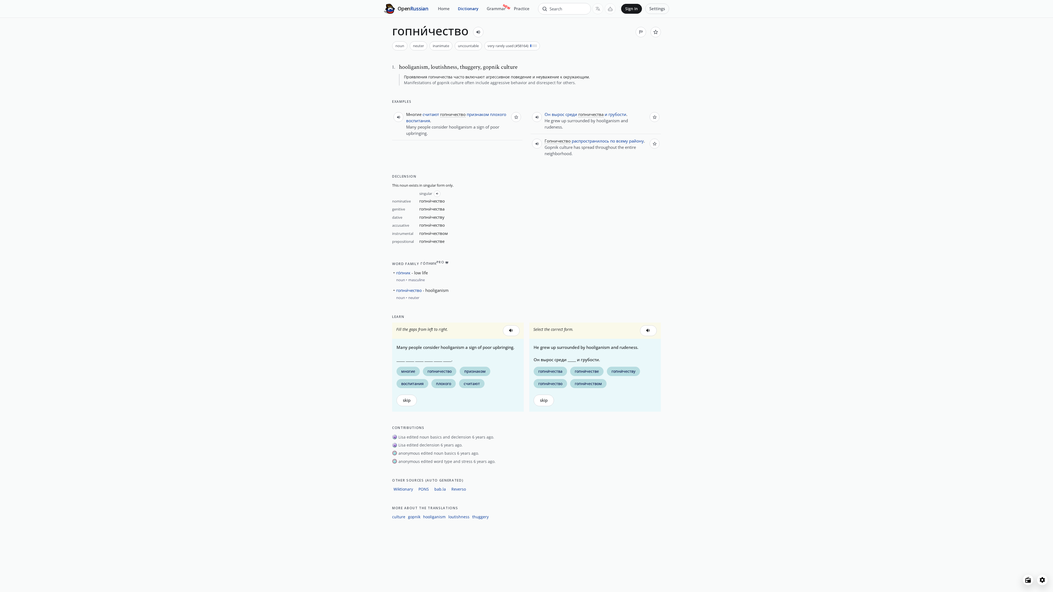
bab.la (440, 489)
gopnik (414, 516)
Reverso (458, 489)
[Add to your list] (655, 32)
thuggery (480, 516)
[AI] (610, 8)
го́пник (403, 272)
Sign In (631, 8)
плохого (498, 114)
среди (571, 114)
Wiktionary (403, 489)
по (612, 141)
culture (398, 516)
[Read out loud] (478, 32)
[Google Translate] (597, 8)
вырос (558, 114)
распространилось (590, 141)
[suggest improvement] (641, 32)
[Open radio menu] (1028, 580)
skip (407, 400)
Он (548, 114)
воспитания (418, 120)
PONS (423, 489)
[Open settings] (1042, 580)
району (636, 141)
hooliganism (434, 516)
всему (622, 141)
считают (431, 114)
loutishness (458, 516)
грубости (617, 114)
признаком (478, 114)
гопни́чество (409, 290)
